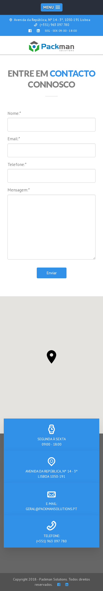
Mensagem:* (19, 190)
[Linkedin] (66, 584)
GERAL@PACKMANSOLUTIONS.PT (51, 509)
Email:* (14, 139)
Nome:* (14, 113)
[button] (52, 357)
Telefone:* (17, 164)
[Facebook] (58, 584)
